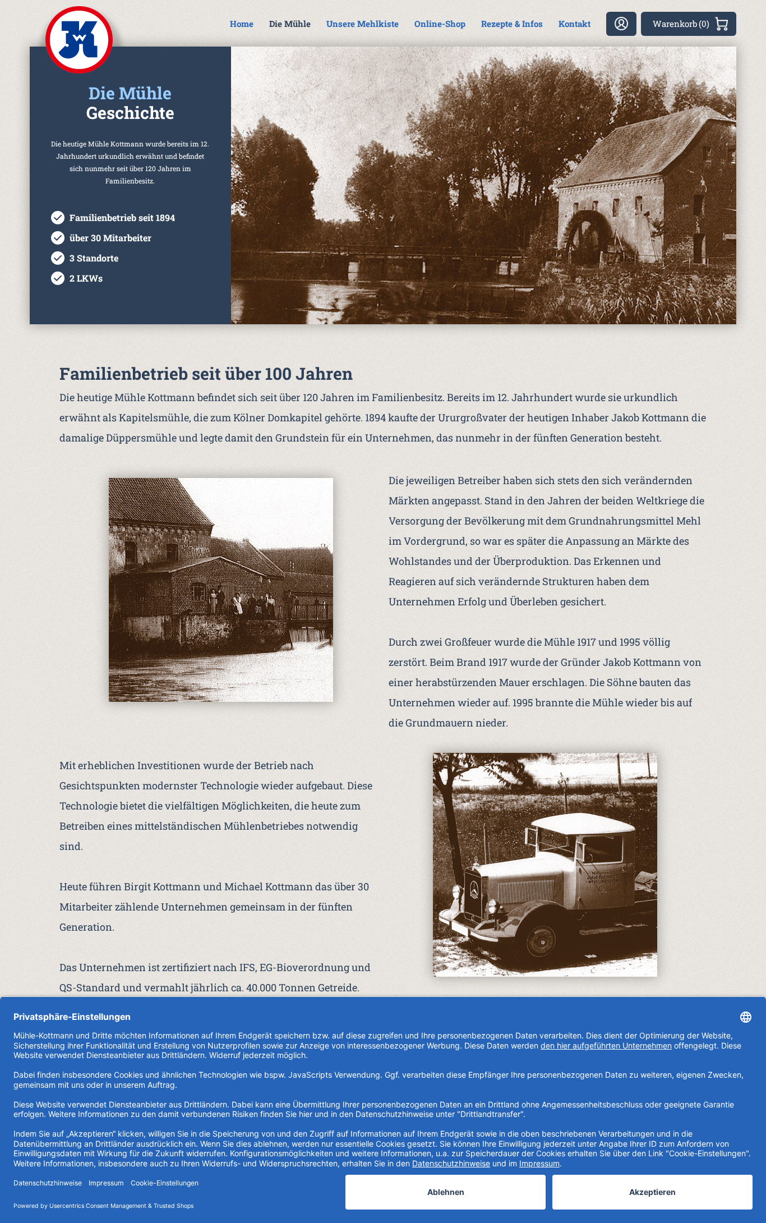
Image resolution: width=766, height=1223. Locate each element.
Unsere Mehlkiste (362, 23)
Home (241, 23)
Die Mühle (290, 23)
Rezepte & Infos (512, 23)
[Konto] (621, 24)
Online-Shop (439, 23)
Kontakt (574, 23)
